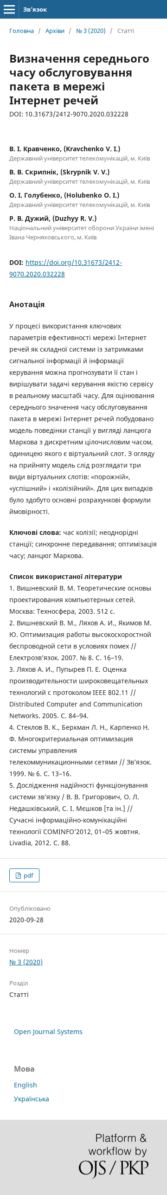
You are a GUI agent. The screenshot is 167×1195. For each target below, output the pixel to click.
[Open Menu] (9, 9)
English (25, 1084)
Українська (31, 1098)
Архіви (54, 30)
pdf (27, 875)
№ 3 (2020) (91, 30)
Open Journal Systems (48, 1031)
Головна (21, 30)
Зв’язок (35, 9)
